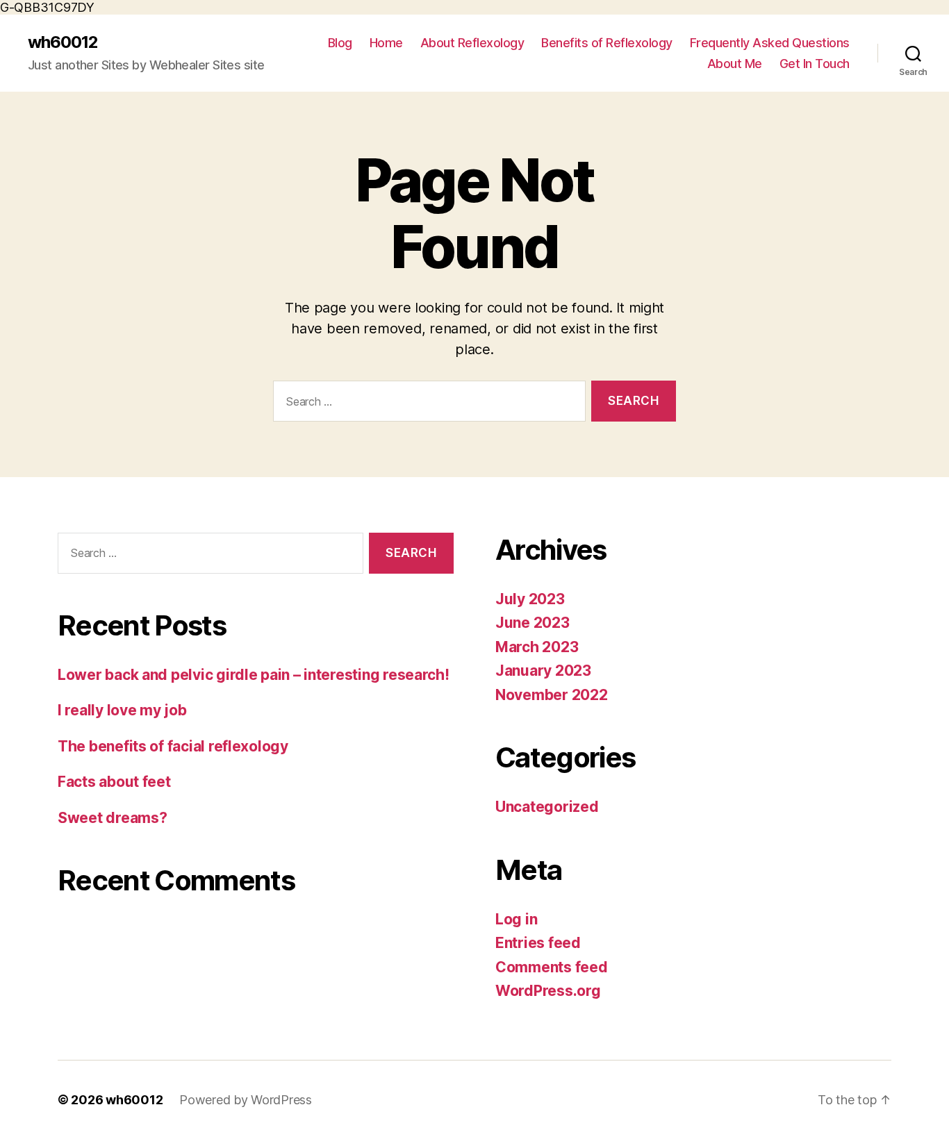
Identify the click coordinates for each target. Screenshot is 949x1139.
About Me (734, 63)
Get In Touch (814, 63)
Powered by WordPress (245, 1099)
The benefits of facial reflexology (173, 746)
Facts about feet (114, 781)
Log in (516, 919)
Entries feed (538, 942)
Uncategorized (547, 806)
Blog (340, 42)
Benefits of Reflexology (606, 42)
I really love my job (122, 710)
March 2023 (536, 647)
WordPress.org (548, 990)
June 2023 (532, 622)
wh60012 (63, 42)
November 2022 (551, 695)
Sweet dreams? (112, 817)
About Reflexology (472, 42)
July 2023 (530, 599)
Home (386, 42)
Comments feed (551, 967)
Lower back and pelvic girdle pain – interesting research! (253, 674)
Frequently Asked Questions (770, 42)
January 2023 (543, 670)
